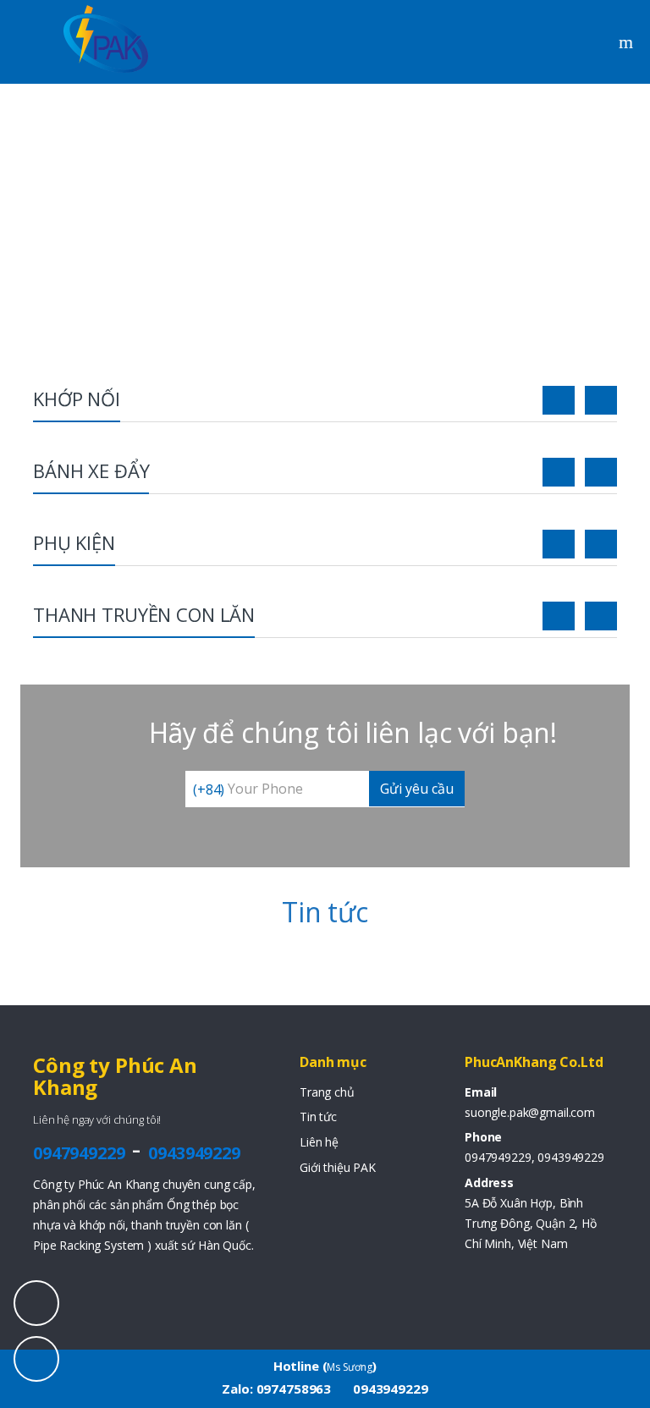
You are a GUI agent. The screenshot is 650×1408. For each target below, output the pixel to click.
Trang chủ (327, 1092)
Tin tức (318, 1116)
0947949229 (79, 1152)
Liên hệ (319, 1142)
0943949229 (194, 1152)
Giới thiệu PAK (338, 1167)
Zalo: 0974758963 (276, 1388)
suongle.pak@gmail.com (530, 1112)
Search (628, 42)
